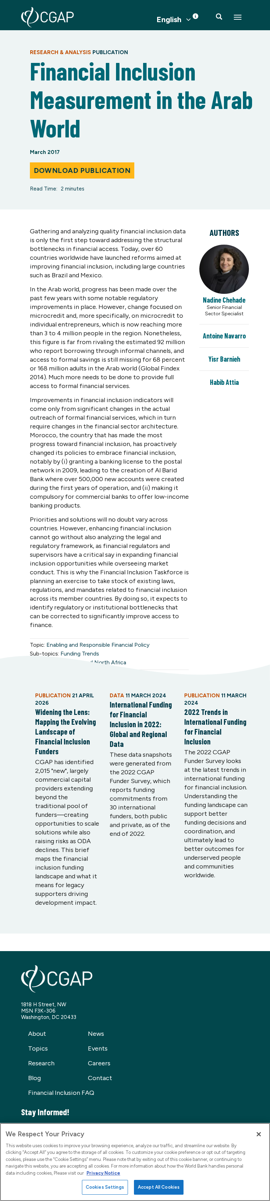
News (96, 1034)
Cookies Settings (105, 1187)
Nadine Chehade (224, 300)
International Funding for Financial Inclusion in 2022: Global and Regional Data (141, 724)
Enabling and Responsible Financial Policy (97, 644)
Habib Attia (224, 382)
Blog (34, 1078)
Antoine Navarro (224, 335)
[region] (135, 1162)
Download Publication (82, 170)
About (37, 1034)
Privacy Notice (103, 1173)
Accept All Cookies (159, 1187)
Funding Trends (79, 653)
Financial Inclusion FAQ (61, 1093)
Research (41, 1063)
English (168, 19)
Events (98, 1048)
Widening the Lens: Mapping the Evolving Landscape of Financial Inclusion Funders (65, 731)
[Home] (47, 17)
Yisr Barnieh (224, 359)
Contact (100, 1078)
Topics (38, 1048)
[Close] (258, 1134)
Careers (99, 1063)
